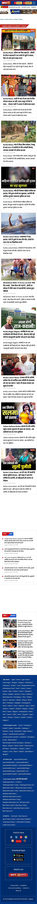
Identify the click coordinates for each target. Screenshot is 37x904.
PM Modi (33, 7)
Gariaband (23, 737)
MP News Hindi (24, 802)
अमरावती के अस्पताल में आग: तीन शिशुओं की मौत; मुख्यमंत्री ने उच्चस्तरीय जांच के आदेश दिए (19, 578)
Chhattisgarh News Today (10, 785)
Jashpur (5, 734)
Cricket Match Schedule (23, 822)
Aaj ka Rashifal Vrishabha (10, 765)
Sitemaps (18, 841)
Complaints (23, 885)
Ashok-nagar (6, 682)
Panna (23, 694)
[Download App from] (18, 856)
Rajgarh (15, 711)
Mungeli (5, 754)
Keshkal (5, 728)
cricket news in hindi (8, 825)
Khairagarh (30, 737)
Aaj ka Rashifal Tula (22, 771)
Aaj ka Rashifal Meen (9, 762)
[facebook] (11, 838)
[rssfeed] (13, 841)
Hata (4, 714)
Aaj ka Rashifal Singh (23, 768)
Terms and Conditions (14, 888)
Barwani (17, 694)
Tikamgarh (27, 691)
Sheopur (5, 708)
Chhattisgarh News (8, 782)
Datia (10, 691)
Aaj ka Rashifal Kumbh (20, 759)
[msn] (24, 841)
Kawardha (17, 728)
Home (2, 19)
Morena (5, 700)
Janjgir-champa (27, 731)
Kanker (11, 728)
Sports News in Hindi (9, 819)
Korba (20, 725)
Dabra (21, 691)
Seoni (15, 706)
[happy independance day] (18, 11)
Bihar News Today (20, 805)
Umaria (23, 688)
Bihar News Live (7, 808)
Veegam (30, 899)
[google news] (26, 838)
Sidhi (14, 714)
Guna (18, 685)
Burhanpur (10, 703)
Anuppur (21, 682)
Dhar (24, 697)
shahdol (23, 717)
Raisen (9, 711)
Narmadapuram (7, 697)
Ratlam (29, 697)
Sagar (27, 706)
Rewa (4, 711)
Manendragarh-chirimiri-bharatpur (13, 743)
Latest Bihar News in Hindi (21, 808)
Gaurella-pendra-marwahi (16, 734)
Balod (16, 745)
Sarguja (5, 751)
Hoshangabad (26, 703)
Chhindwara (28, 682)
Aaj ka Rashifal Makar (24, 774)
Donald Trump (26, 7)
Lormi (10, 751)
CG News (18, 782)
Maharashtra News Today (10, 791)
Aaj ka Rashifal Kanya (9, 771)
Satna (32, 706)
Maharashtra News (8, 788)
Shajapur (25, 708)
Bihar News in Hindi (8, 805)
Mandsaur (12, 700)
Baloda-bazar (29, 745)
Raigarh (21, 751)
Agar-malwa (25, 679)
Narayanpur (13, 748)
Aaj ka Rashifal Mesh (22, 762)
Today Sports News (8, 822)
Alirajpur (14, 682)
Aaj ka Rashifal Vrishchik (10, 774)
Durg (11, 731)
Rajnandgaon (29, 751)
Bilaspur (10, 745)
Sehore (10, 706)
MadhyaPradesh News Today (11, 799)
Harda (4, 706)
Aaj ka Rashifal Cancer (9, 768)
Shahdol (18, 708)
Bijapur (5, 745)
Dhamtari (5, 731)
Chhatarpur (6, 685)
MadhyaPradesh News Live (10, 802)
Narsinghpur (17, 697)
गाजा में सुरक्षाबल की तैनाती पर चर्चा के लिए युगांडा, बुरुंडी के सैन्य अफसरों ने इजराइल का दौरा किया (19, 551)
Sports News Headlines (23, 819)
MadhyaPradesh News (9, 793)
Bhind (29, 700)
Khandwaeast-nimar (9, 688)
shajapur (5, 720)
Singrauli (21, 706)
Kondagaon (27, 725)
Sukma (28, 748)
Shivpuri (11, 708)
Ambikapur (25, 728)
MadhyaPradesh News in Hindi (12, 796)
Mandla (18, 700)
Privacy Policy (14, 885)
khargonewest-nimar (28, 685)
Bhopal (24, 700)
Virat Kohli (14, 816)
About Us (18, 890)
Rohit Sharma (23, 816)
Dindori (15, 691)
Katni (17, 688)
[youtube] (21, 838)
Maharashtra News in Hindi (23, 788)
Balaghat (17, 703)
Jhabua (5, 694)
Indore (18, 679)
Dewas (29, 688)
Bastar (21, 745)
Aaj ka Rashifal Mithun (25, 765)
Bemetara (28, 743)
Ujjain (13, 679)
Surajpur (21, 748)
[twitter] (16, 837)
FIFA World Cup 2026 (14, 7)
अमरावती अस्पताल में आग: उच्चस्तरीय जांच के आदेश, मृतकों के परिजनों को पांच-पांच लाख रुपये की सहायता (19, 570)
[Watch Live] (18, 876)
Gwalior (13, 685)
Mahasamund (12, 740)
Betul (4, 703)
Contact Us (26, 888)
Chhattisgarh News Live (27, 785)
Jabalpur (10, 694)
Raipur (16, 751)
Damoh (5, 691)
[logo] (6, 4)
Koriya (4, 740)
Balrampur (6, 748)
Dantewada (17, 731)
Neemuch (29, 694)
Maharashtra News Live (26, 791)
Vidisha (31, 708)
